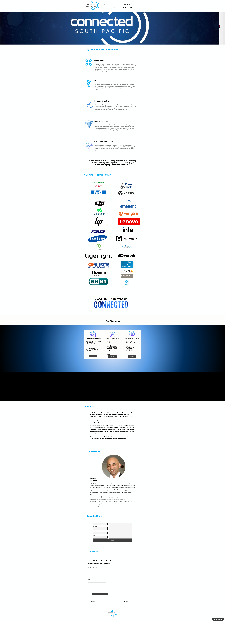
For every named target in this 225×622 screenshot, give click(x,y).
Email (94, 530)
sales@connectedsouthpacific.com (99, 564)
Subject (94, 535)
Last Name (95, 526)
